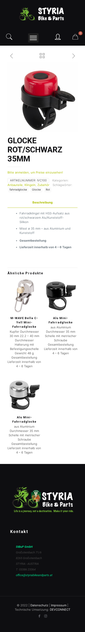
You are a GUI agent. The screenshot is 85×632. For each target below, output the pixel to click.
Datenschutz (39, 605)
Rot (48, 189)
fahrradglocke (18, 189)
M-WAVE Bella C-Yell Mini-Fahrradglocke (24, 322)
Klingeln (30, 185)
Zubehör (43, 185)
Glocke (36, 189)
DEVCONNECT (60, 609)
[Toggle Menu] (33, 38)
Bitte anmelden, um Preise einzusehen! (35, 172)
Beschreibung (42, 202)
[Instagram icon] (45, 616)
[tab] (42, 202)
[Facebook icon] (39, 616)
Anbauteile (15, 185)
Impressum (58, 605)
